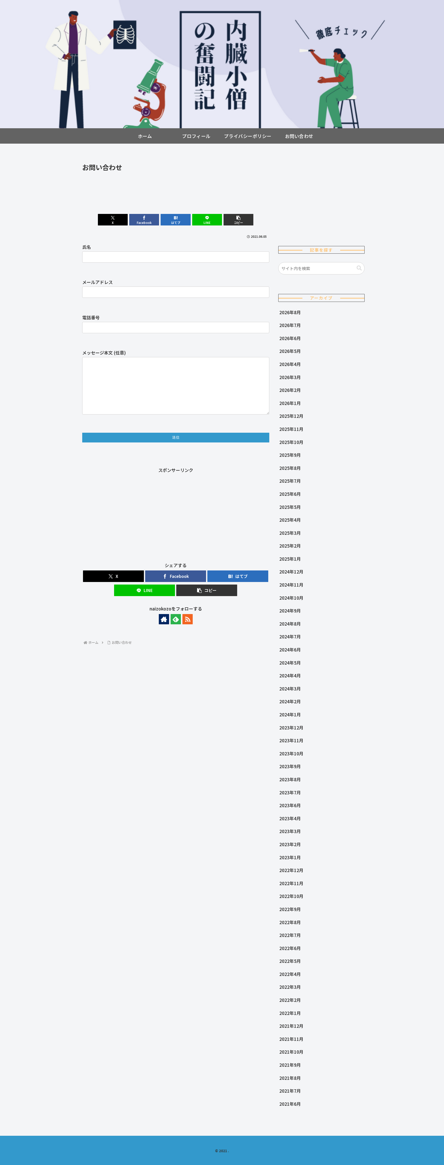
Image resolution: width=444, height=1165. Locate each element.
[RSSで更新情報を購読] (187, 619)
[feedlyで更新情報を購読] (176, 619)
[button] (238, 219)
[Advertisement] (175, 187)
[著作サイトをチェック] (164, 619)
